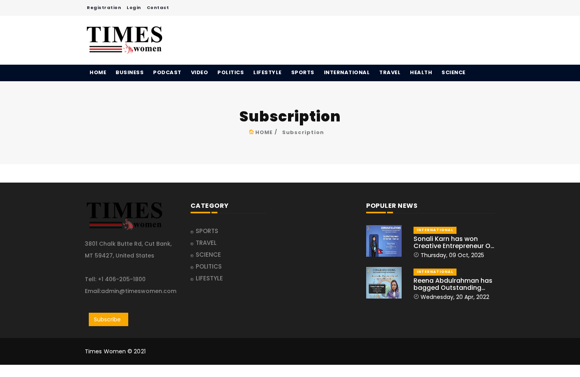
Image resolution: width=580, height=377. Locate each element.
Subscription (303, 132)
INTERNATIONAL (347, 72)
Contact (158, 7)
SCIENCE (454, 72)
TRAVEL (389, 72)
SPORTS (302, 72)
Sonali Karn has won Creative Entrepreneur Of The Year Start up (453, 242)
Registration (104, 7)
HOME (98, 72)
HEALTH (421, 72)
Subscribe (107, 319)
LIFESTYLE (267, 72)
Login (134, 7)
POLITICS (230, 72)
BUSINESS (130, 72)
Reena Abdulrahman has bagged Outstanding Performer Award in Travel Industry (452, 284)
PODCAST (167, 72)
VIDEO (199, 72)
